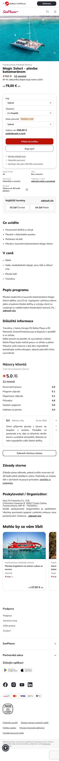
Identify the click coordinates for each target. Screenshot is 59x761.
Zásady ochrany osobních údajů (34, 722)
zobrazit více (9, 310)
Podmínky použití (10, 722)
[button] (29, 643)
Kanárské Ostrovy (24, 65)
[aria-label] (10, 11)
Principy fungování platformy (31, 728)
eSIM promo (9, 625)
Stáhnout (47, 3)
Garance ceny (10, 620)
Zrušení (7, 630)
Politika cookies (9, 728)
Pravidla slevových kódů (13, 733)
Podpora (7, 615)
